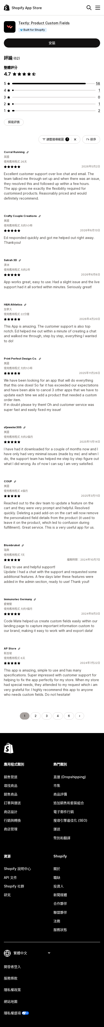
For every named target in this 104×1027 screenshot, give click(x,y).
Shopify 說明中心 (17, 869)
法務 (56, 921)
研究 (7, 895)
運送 (56, 829)
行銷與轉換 (12, 820)
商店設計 (10, 812)
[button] (75, 139)
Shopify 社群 (14, 886)
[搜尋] (89, 7)
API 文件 (10, 877)
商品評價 (60, 794)
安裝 (52, 43)
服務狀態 (60, 930)
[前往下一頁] (79, 716)
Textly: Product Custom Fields (44, 23)
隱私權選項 (12, 1013)
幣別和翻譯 (61, 838)
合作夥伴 (60, 903)
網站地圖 (10, 1001)
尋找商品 (10, 785)
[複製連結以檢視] (28, 152)
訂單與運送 (12, 803)
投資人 (58, 886)
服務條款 (10, 978)
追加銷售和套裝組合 (68, 803)
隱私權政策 (12, 990)
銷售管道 (10, 777)
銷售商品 (10, 794)
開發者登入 (12, 967)
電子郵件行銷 (63, 812)
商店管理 (10, 829)
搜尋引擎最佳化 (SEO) (70, 820)
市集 (56, 785)
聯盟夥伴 (60, 912)
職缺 (56, 877)
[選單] (97, 7)
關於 (56, 869)
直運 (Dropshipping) (69, 777)
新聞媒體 (60, 895)
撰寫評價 (14, 122)
